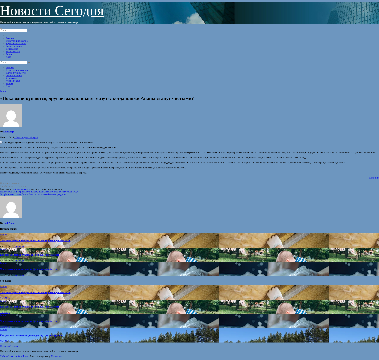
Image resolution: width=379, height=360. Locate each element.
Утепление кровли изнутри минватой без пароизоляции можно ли (35, 240)
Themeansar (56, 356)
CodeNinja (8, 131)
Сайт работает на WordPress (14, 356)
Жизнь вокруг (13, 51)
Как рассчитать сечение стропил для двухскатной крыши (31, 335)
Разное (9, 54)
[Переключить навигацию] (1, 28)
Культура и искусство (17, 41)
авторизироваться (21, 189)
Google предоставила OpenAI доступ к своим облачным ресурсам (33, 194)
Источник (374, 177)
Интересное (12, 49)
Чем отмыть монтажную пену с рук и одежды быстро (28, 269)
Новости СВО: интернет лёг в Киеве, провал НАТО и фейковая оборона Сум (39, 191)
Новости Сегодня (52, 10)
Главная (10, 38)
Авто (8, 57)
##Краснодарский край (26, 137)
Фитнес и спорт (14, 46)
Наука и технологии (16, 43)
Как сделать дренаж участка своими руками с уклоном (29, 255)
